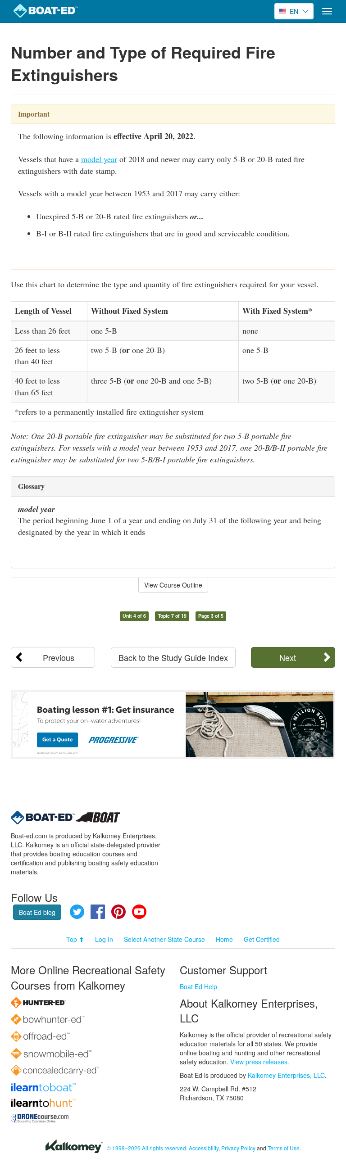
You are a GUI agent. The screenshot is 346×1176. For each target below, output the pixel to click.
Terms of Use (284, 1148)
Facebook (98, 912)
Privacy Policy (238, 1148)
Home (224, 939)
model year (99, 159)
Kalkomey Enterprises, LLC (286, 1075)
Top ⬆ (75, 939)
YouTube (139, 912)
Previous (58, 657)
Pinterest (118, 912)
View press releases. (259, 1061)
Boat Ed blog (37, 912)
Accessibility (204, 1148)
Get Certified (262, 939)
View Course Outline (173, 584)
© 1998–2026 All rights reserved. (147, 1148)
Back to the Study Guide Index (173, 657)
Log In (104, 939)
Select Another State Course (164, 939)
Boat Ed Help (198, 986)
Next (287, 657)
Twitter (77, 912)
